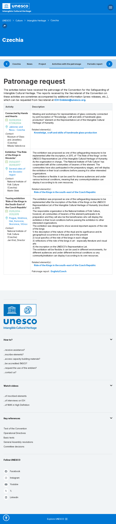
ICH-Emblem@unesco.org (69, 99)
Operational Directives (15, 433)
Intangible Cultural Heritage (16, 11)
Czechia (16, 64)
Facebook (15, 471)
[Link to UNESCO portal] (38, 6)
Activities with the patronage (66, 64)
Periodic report (94, 64)
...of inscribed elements (15, 396)
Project (42, 64)
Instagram (14, 477)
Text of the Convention (15, 428)
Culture (19, 20)
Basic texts (9, 437)
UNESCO (6, 20)
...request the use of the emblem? (20, 368)
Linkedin (14, 497)
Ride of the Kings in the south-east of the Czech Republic (65, 192)
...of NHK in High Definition (16, 405)
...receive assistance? (14, 350)
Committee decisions (14, 446)
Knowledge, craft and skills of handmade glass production (65, 132)
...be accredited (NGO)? (15, 363)
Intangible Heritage (36, 20)
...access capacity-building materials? (22, 359)
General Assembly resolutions (18, 442)
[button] (4, 27)
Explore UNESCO (56, 519)
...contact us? (10, 372)
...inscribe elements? (14, 354)
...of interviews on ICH (14, 400)
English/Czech (58, 271)
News (29, 64)
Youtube (14, 484)
